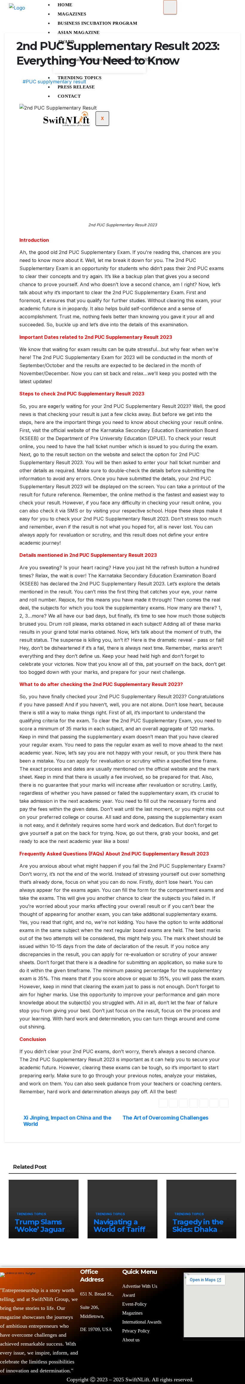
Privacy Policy (136, 1330)
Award (66, 41)
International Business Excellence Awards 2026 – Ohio (103, 59)
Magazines (72, 14)
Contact (69, 96)
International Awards (141, 1321)
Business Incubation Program (97, 23)
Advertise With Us (139, 1286)
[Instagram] (224, 1364)
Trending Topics (80, 77)
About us (131, 1339)
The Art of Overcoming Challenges (165, 1118)
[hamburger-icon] (170, 7)
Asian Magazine (78, 32)
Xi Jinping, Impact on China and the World (67, 1121)
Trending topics (31, 1214)
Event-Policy (134, 1304)
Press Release (76, 87)
